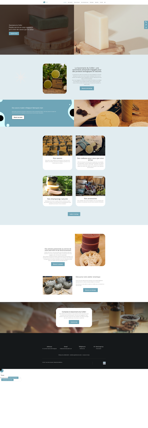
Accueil (65, 2)
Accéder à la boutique (74, 214)
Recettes (96, 2)
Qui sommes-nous (84, 2)
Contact (101, 2)
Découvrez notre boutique (87, 88)
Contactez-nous (74, 322)
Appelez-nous (14, 33)
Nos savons (70, 2)
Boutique (91, 2)
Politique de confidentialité (63, 354)
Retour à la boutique (13, 377)
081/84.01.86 (82, 348)
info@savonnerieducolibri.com (66, 348)
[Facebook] (146, 24)
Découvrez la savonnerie (58, 264)
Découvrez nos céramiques (90, 290)
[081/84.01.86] (146, 22)
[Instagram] (146, 27)
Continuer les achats (7, 379)
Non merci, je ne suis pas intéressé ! (18, 426)
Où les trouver (77, 2)
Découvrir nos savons (18, 117)
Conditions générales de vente (76, 354)
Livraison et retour (86, 354)
